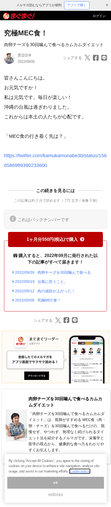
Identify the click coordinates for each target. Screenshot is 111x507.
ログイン (99, 16)
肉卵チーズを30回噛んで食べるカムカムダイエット (54, 44)
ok (55, 483)
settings (55, 494)
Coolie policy (80, 471)
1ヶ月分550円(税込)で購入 (52, 239)
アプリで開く (76, 5)
